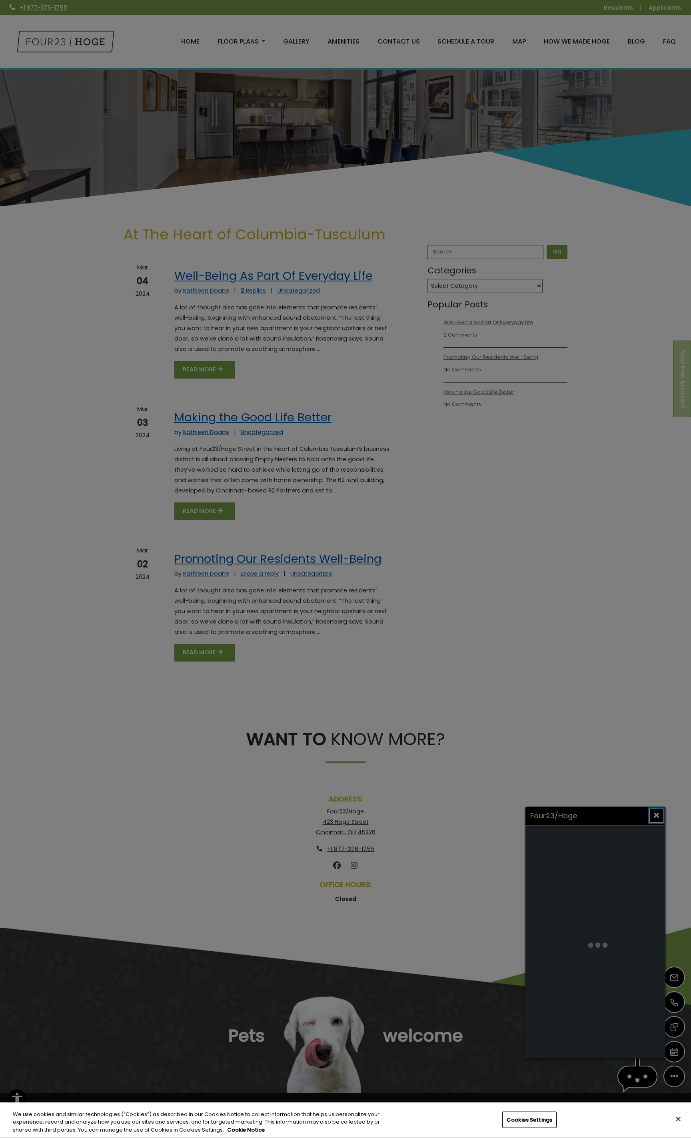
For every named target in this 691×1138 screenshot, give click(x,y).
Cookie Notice (246, 1130)
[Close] (678, 1119)
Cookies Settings (529, 1119)
